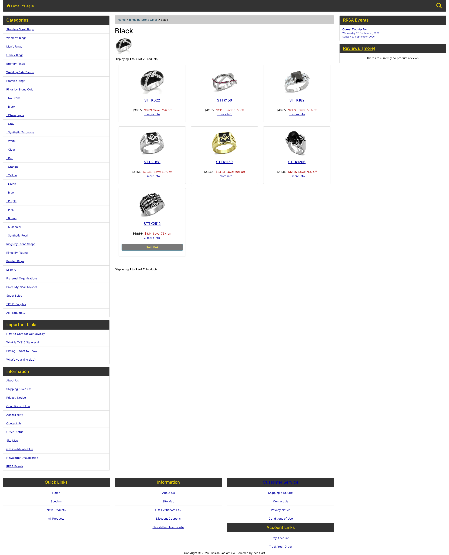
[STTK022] (152, 81)
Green (11, 184)
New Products (56, 510)
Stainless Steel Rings (20, 29)
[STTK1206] (296, 142)
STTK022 (152, 100)
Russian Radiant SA (222, 553)
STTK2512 (152, 224)
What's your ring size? (21, 359)
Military (11, 270)
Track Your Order (280, 546)
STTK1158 (152, 162)
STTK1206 (297, 162)
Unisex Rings (14, 55)
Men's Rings (14, 46)
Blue (10, 192)
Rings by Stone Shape (20, 244)
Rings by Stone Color (143, 19)
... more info (152, 114)
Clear (10, 149)
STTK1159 (224, 162)
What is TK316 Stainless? (22, 342)
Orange (12, 166)
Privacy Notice (16, 397)
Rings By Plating (17, 252)
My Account (281, 538)
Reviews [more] (359, 48)
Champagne (15, 115)
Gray (10, 124)
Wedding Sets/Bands (20, 72)
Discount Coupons (168, 518)
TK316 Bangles (16, 304)
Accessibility (14, 415)
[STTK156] (224, 81)
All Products (56, 518)
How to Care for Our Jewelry (25, 334)
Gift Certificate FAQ (19, 449)
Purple (11, 201)
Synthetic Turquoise (20, 132)
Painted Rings (15, 261)
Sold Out (152, 247)
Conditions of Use (18, 406)
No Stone (13, 98)
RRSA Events (14, 466)
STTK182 (296, 100)
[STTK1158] (152, 142)
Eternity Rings (15, 63)
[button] (439, 5)
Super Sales (14, 295)
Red (9, 158)
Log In (29, 6)
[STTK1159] (224, 142)
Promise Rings (15, 81)
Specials (56, 501)
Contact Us (13, 423)
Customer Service (281, 482)
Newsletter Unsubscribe (22, 457)
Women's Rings (16, 38)
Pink (10, 209)
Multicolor (13, 227)
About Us (12, 380)
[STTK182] (296, 81)
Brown (11, 218)
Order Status (14, 432)
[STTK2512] (152, 204)
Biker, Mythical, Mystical (22, 287)
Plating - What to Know (21, 351)
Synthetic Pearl (17, 235)
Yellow (11, 175)
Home (14, 6)
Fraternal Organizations (21, 278)
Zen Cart (259, 553)
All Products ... (15, 312)
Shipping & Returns (18, 389)
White (11, 141)
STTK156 (224, 100)
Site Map (12, 440)
